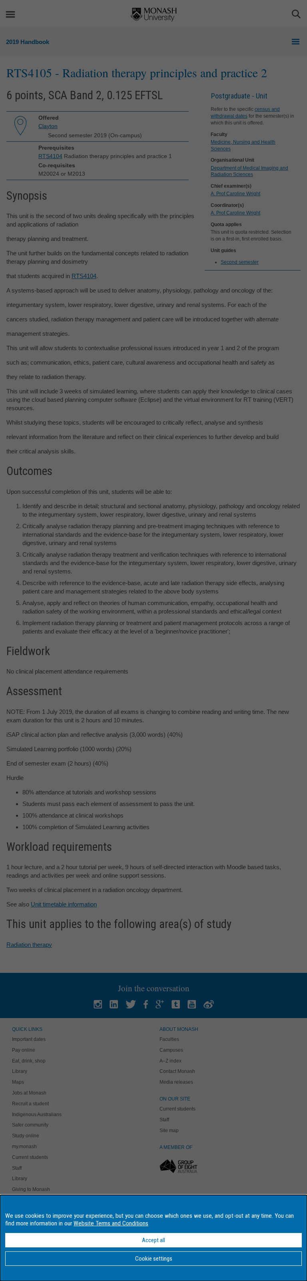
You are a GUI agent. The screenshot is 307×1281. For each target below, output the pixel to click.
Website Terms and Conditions (111, 1223)
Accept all (153, 1240)
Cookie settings (153, 1258)
